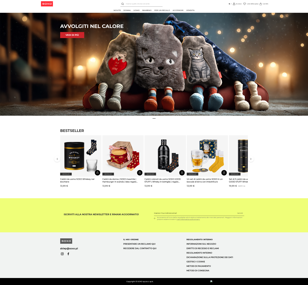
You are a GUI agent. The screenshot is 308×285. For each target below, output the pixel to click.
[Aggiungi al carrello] (97, 172)
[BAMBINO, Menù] (153, 10)
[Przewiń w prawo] (251, 159)
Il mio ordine (131, 239)
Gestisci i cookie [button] (195, 262)
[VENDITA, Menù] (195, 10)
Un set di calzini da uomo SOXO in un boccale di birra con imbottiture (205, 180)
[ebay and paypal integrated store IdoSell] (229, 281)
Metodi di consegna (197, 270)
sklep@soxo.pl (69, 248)
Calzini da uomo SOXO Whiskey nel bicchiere (77, 180)
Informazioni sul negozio (201, 244)
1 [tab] (154, 118)
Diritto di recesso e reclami (202, 248)
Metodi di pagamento (198, 266)
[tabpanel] (154, 64)
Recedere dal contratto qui (139, 248)
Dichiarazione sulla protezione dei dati (209, 257)
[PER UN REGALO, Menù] (171, 10)
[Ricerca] (123, 4)
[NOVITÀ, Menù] (122, 10)
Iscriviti (240, 213)
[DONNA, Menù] (132, 10)
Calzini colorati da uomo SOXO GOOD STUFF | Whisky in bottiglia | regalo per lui (162, 180)
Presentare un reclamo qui (139, 244)
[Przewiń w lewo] (57, 159)
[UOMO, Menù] (141, 10)
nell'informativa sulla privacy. (188, 219)
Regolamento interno (199, 253)
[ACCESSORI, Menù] (184, 10)
